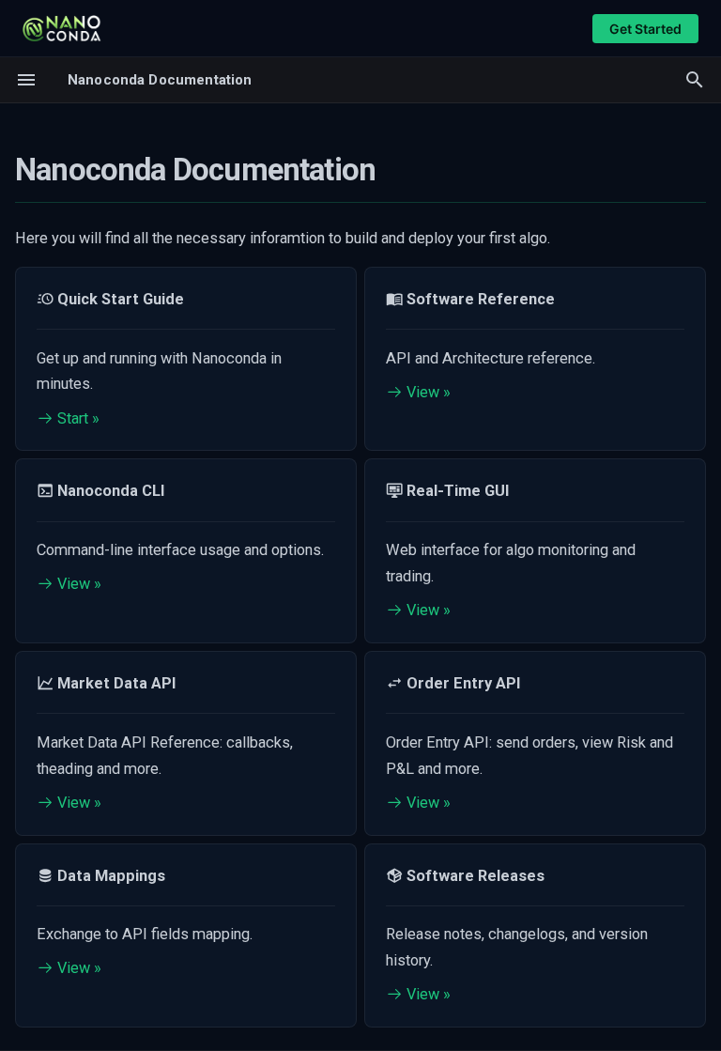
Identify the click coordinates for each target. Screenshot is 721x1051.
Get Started (645, 29)
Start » (77, 418)
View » (427, 392)
